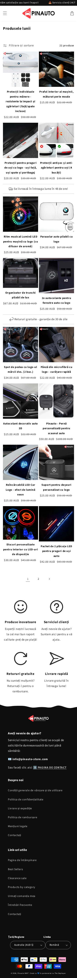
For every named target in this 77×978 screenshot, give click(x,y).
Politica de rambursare (22, 817)
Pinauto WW (23, 973)
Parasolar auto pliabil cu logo (56, 239)
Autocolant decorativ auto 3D (20, 426)
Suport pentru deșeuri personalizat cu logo (56, 487)
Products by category (21, 887)
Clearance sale (17, 878)
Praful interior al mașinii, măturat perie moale (56, 94)
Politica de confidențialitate (25, 800)
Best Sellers (15, 869)
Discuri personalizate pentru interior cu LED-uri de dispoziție (20, 549)
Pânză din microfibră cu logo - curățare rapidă (56, 369)
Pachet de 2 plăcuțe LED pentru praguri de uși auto (56, 551)
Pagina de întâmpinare (22, 860)
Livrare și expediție (20, 808)
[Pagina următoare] (49, 579)
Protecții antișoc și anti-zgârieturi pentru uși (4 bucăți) (56, 168)
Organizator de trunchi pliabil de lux (20, 295)
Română (54, 945)
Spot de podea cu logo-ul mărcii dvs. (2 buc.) (20, 369)
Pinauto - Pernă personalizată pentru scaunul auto (56, 428)
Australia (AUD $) (24, 945)
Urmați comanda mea (21, 896)
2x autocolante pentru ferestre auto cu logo (56, 300)
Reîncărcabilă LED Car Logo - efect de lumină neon (20, 490)
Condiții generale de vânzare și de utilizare (35, 790)
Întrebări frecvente (20, 905)
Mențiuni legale (17, 826)
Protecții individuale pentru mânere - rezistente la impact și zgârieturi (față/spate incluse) (20, 101)
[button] (5, 13)
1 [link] (28, 579)
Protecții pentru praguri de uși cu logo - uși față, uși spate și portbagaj (20, 168)
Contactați (14, 835)
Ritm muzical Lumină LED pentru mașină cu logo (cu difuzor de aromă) (20, 241)
